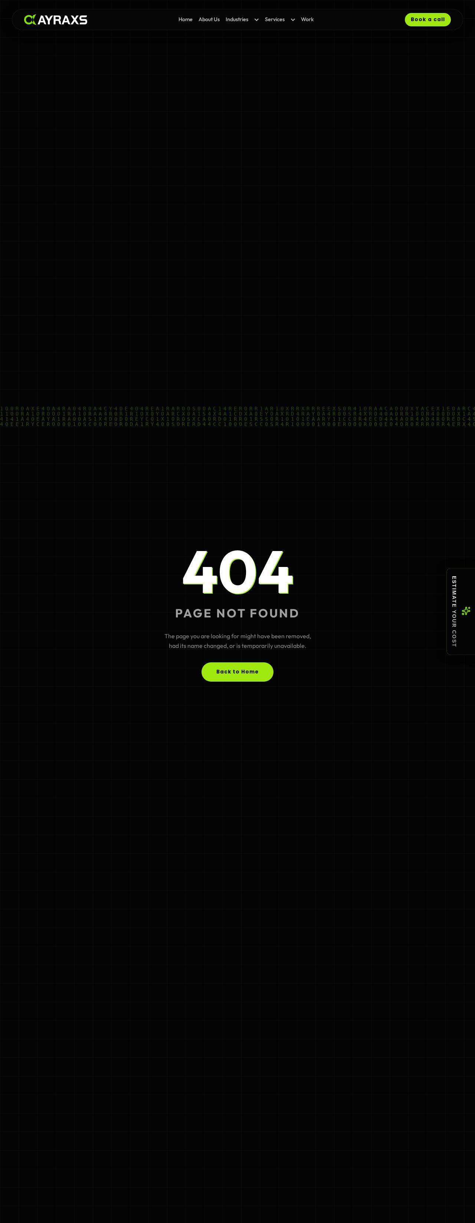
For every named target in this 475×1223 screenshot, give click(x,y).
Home (185, 19)
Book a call (428, 19)
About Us (209, 19)
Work (307, 19)
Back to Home (237, 671)
